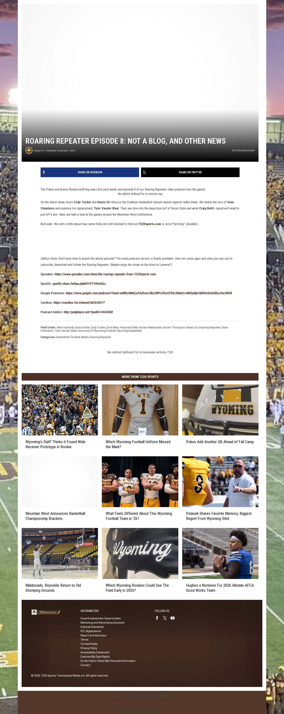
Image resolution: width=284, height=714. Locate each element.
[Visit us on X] (166, 618)
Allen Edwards (65, 327)
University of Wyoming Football (97, 330)
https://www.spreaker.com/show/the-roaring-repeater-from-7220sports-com (105, 274)
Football (75, 337)
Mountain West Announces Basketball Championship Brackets (55, 516)
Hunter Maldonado (150, 327)
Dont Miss (113, 327)
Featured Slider (129, 327)
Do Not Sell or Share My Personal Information (108, 660)
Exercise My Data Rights (95, 656)
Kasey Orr (38, 150)
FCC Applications (91, 631)
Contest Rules (89, 643)
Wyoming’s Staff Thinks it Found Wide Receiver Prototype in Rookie (55, 444)
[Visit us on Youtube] (174, 618)
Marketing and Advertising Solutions (103, 622)
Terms (84, 639)
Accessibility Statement (95, 652)
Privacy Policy (89, 648)
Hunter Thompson (174, 327)
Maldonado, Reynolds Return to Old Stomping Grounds (53, 588)
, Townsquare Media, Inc (70, 675)
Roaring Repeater (209, 327)
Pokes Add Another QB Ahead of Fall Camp (220, 441)
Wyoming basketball (129, 330)
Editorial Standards (92, 626)
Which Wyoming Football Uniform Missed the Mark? (138, 444)
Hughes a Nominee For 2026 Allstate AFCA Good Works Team (220, 588)
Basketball (62, 337)
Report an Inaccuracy (93, 635)
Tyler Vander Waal (65, 330)
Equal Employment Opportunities (101, 618)
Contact (85, 665)
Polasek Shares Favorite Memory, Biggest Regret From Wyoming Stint (219, 516)
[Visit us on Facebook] (158, 618)
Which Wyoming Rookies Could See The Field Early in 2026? (137, 588)
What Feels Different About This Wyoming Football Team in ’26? (139, 516)
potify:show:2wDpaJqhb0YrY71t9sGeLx (80, 284)
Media (85, 337)
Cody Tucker (98, 327)
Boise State (82, 327)
